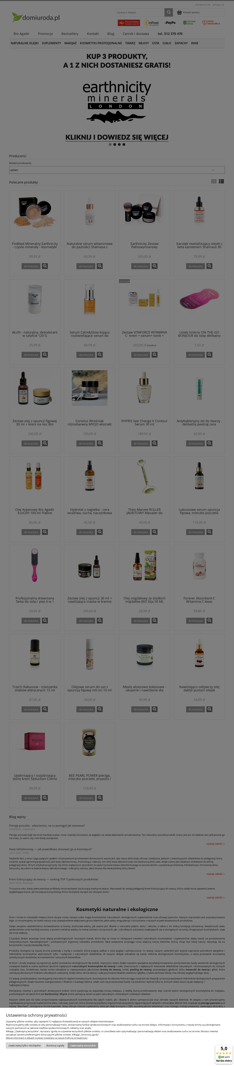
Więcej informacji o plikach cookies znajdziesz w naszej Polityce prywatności (46, 1038)
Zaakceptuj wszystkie (83, 1045)
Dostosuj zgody (55, 1045)
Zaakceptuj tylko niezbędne (24, 1045)
